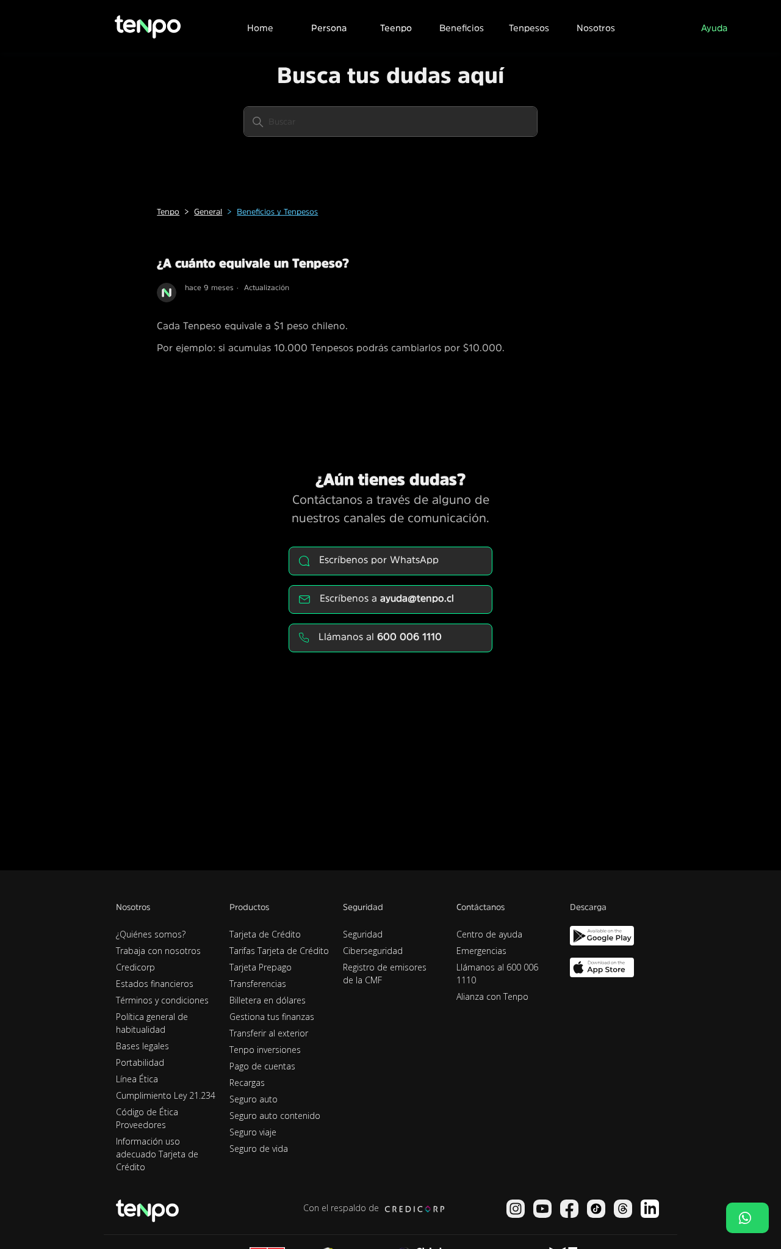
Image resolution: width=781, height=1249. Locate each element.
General (208, 212)
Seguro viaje (252, 1132)
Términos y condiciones (162, 1000)
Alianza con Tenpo (492, 996)
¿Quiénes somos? (150, 934)
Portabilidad (140, 1062)
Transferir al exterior (268, 1033)
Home (260, 27)
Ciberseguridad (373, 950)
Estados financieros (154, 983)
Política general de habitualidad (152, 1023)
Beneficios (461, 27)
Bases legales (142, 1046)
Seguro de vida (258, 1148)
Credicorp (135, 967)
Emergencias (481, 950)
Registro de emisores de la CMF (384, 973)
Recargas (247, 1082)
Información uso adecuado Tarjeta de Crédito (157, 1154)
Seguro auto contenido (274, 1115)
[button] (328, 26)
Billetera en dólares (267, 1000)
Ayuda (714, 27)
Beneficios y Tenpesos (277, 212)
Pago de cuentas (262, 1066)
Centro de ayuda (489, 934)
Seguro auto (253, 1099)
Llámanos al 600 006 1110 (497, 973)
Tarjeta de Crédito (265, 934)
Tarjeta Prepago (260, 967)
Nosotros (596, 27)
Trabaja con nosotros (158, 950)
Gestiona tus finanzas (271, 1016)
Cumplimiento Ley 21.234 (165, 1095)
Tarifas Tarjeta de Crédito (279, 950)
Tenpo (168, 212)
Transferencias (257, 983)
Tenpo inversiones (265, 1049)
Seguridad (363, 934)
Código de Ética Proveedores (147, 1118)
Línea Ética (137, 1079)
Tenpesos (529, 27)
